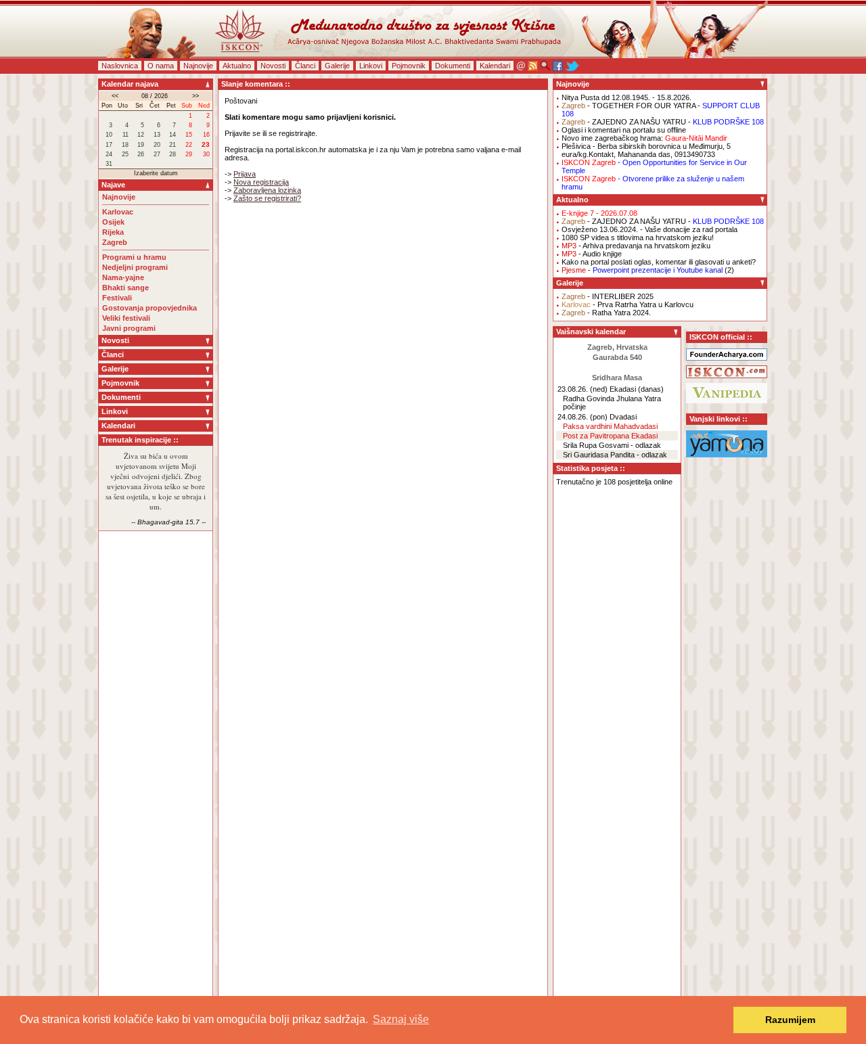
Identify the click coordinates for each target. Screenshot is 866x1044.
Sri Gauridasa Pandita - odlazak (615, 455)
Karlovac (117, 212)
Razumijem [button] (790, 1019)
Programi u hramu (134, 257)
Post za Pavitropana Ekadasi (610, 436)
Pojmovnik (409, 66)
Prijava (244, 174)
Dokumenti (452, 66)
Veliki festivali (126, 318)
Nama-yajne (123, 277)
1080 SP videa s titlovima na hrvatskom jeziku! (638, 237)
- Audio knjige (592, 254)
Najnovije (198, 66)
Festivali (117, 298)
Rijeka (113, 232)
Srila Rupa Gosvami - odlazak (612, 445)
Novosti (273, 66)
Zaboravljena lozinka (267, 190)
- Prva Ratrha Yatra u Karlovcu (627, 304)
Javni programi (129, 328)
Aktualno (237, 66)
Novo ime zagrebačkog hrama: (644, 138)
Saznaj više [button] (401, 1019)
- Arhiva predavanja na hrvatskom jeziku (636, 246)
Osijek (113, 222)
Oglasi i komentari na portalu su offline (624, 130)
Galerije (337, 66)
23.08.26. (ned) (582, 389)
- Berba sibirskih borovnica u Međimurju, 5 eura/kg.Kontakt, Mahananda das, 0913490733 (646, 150)
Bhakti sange (125, 287)
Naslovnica (119, 66)
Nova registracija (261, 182)
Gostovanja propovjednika (149, 308)
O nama (160, 66)
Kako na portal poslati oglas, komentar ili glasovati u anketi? (659, 262)
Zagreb (114, 242)
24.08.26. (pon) (582, 417)
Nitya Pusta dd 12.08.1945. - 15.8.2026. (626, 97)
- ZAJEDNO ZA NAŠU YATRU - (663, 122)
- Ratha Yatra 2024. (606, 313)
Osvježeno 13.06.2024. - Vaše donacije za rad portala (649, 229)
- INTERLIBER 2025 (608, 296)
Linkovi (370, 66)
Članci (305, 66)
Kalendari (495, 66)
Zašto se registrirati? (267, 198)
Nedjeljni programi (135, 267)
